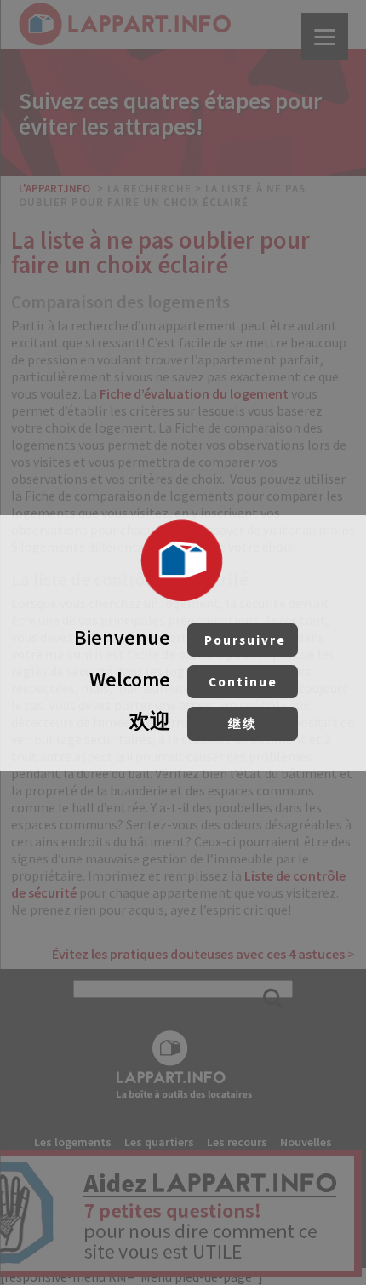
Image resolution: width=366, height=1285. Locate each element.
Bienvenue (180, 637)
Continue (243, 682)
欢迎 (193, 721)
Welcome (183, 679)
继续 (242, 723)
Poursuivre (245, 640)
